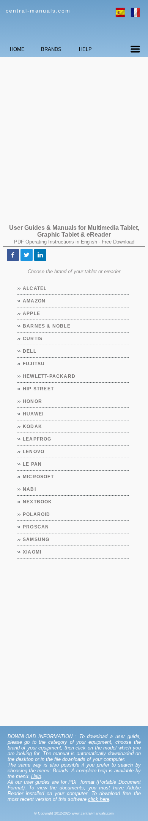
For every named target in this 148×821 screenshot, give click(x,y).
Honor (32, 401)
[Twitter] (26, 255)
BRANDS (51, 49)
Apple (31, 313)
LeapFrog (37, 439)
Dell (29, 351)
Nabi (29, 489)
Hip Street (38, 388)
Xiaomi (32, 552)
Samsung (36, 539)
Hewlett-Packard (49, 376)
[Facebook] (13, 255)
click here (98, 799)
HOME (17, 49)
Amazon (34, 301)
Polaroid (36, 514)
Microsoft (38, 476)
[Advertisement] (74, 137)
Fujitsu (34, 363)
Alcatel (35, 288)
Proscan (36, 527)
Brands (60, 770)
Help (36, 776)
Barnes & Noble (47, 326)
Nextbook (37, 501)
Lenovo (33, 451)
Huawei (33, 414)
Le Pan (32, 464)
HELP (85, 49)
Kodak (32, 426)
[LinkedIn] (40, 255)
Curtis (33, 338)
